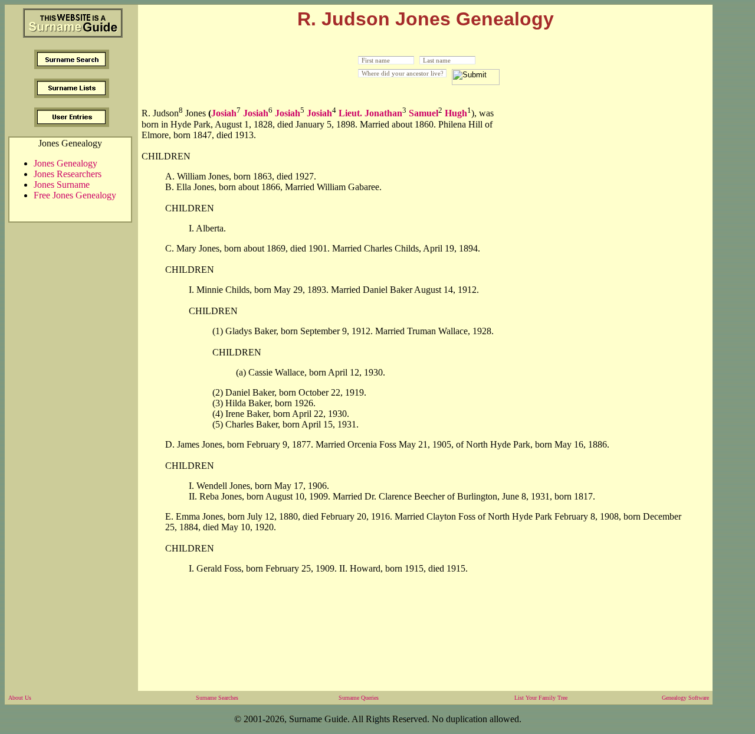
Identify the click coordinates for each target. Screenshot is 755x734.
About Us (19, 697)
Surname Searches (217, 697)
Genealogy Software (685, 697)
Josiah (224, 114)
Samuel (423, 114)
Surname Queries (359, 697)
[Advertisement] (604, 184)
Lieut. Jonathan (370, 114)
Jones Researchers (67, 174)
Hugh (456, 114)
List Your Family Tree (540, 697)
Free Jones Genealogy (75, 195)
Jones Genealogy (65, 163)
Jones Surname (62, 185)
